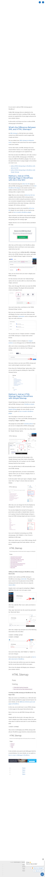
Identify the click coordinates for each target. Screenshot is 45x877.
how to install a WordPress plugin (22, 212)
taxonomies (21, 316)
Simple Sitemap (13, 409)
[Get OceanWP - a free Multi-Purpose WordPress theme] (22, 762)
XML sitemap (13, 133)
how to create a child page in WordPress (19, 755)
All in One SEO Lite (30, 195)
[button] (23, 768)
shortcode (23, 579)
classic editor (12, 585)
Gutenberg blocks (28, 423)
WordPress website (29, 404)
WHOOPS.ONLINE (17, 862)
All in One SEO (26, 184)
